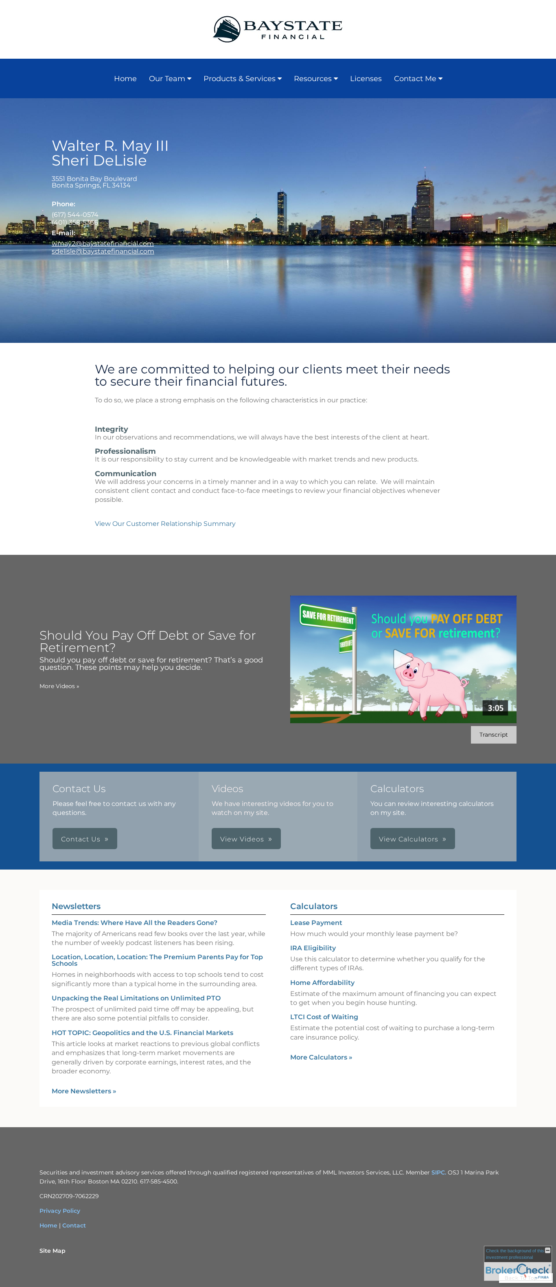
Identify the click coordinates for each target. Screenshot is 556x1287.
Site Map (52, 1250)
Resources (313, 78)
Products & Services (240, 78)
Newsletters (76, 906)
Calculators (313, 906)
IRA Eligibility (313, 948)
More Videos (59, 686)
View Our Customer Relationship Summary (165, 524)
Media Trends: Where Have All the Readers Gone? (134, 923)
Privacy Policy (59, 1210)
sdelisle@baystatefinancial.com (103, 251)
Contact (74, 1225)
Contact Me (415, 78)
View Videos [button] (242, 839)
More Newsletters (84, 1091)
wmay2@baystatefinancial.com (103, 243)
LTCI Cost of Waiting (324, 1017)
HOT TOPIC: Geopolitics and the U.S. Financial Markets (142, 1033)
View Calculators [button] (408, 839)
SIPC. (438, 1172)
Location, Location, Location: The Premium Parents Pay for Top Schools (157, 960)
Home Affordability (322, 983)
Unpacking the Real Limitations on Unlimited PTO (136, 998)
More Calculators (321, 1057)
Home (125, 78)
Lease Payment (316, 923)
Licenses (366, 78)
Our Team (167, 78)
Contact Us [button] (81, 839)
